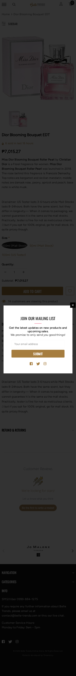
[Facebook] (31, 363)
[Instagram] (44, 363)
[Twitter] (38, 363)
